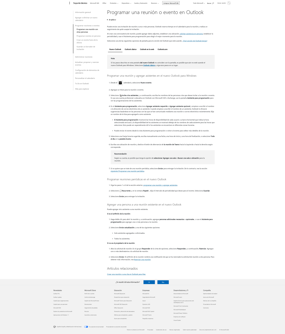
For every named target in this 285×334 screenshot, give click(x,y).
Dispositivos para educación (121, 297)
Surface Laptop (57, 297)
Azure (144, 301)
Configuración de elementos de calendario (87, 71)
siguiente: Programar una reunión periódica (127, 171)
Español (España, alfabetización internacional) (69, 326)
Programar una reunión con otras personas (87, 30)
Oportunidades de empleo (210, 293)
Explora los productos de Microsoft (62, 311)
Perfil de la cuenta (89, 293)
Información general (83, 12)
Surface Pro (56, 293)
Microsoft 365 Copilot (148, 311)
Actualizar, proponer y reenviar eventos (87, 63)
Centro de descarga (89, 297)
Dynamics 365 (146, 304)
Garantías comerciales (90, 315)
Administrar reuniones (83, 57)
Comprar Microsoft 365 (171, 3)
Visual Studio (177, 320)
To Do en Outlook (82, 83)
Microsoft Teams (147, 315)
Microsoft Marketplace (180, 309)
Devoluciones (88, 304)
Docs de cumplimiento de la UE (207, 330)
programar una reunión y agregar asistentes (160, 185)
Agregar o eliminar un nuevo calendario (86, 18)
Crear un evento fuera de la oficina (87, 41)
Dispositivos (125, 3)
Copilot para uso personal (60, 304)
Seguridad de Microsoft (148, 297)
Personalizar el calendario (85, 78)
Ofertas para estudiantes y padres (123, 315)
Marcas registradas (174, 330)
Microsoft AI (145, 293)
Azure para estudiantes (120, 318)
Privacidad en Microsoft (209, 304)
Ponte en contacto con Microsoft (135, 330)
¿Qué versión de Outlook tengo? (194, 41)
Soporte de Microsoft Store (91, 301)
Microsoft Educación (119, 293)
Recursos (154, 3)
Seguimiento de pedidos (91, 308)
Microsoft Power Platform (180, 313)
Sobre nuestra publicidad (189, 330)
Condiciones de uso (161, 330)
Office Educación (118, 308)
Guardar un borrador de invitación (86, 47)
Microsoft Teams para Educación (123, 301)
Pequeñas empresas (147, 318)
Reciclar (86, 311)
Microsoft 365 (94, 3)
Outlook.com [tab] (163, 49)
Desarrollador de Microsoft (181, 293)
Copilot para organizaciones (61, 301)
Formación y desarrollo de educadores (124, 311)
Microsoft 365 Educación (120, 304)
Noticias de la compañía (209, 301)
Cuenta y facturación (140, 3)
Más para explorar (82, 89)
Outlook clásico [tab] (130, 49)
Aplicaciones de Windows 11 (61, 315)
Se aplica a (112, 20)
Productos (113, 3)
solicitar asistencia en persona (191, 33)
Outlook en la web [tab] (147, 49)
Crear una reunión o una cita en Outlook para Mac (126, 274)
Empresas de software (179, 317)
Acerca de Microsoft (208, 297)
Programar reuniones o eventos (87, 25)
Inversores (206, 308)
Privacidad (150, 330)
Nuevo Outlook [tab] (115, 49)
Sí (149, 282)
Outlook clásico (149, 65)
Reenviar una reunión (142, 259)
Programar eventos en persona (88, 36)
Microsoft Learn (178, 297)
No (163, 282)
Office (104, 3)
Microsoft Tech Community (181, 306)
